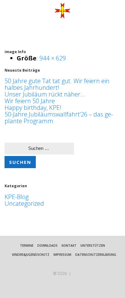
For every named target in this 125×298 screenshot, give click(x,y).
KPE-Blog (17, 197)
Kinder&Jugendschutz (30, 254)
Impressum (62, 254)
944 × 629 (52, 58)
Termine (26, 245)
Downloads (47, 245)
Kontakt (69, 245)
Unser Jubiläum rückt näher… (45, 94)
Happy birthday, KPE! (33, 107)
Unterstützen (92, 245)
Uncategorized (24, 203)
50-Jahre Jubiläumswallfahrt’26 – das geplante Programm (59, 117)
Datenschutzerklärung (95, 254)
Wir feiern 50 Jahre (30, 101)
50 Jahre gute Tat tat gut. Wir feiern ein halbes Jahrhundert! (57, 84)
